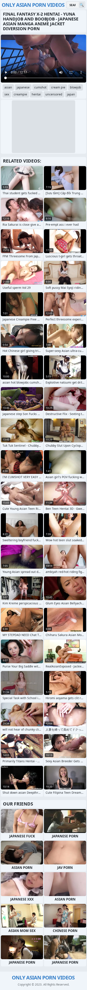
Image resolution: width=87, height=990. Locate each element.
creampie (20, 94)
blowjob (75, 87)
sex (6, 94)
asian (8, 87)
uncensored (53, 94)
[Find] (81, 5)
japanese (23, 87)
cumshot (40, 87)
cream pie (58, 87)
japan (71, 94)
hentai (36, 94)
